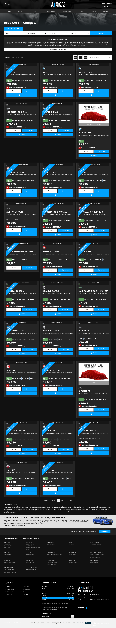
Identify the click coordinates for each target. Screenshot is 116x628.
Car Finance (10, 589)
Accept (88, 623)
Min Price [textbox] (52, 33)
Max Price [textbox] (74, 33)
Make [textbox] (7, 33)
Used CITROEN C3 (51, 544)
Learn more (80, 623)
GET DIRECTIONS (46, 614)
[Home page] (58, 4)
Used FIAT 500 (72, 544)
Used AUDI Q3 (7, 547)
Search (101, 33)
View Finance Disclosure (58, 50)
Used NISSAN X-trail (30, 562)
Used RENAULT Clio (51, 564)
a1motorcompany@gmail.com (100, 599)
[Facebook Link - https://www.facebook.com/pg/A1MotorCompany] (5, 4)
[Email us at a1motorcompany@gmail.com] (9, 4)
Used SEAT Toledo (73, 562)
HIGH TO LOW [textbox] (94, 57)
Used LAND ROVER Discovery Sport (55, 554)
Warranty (35, 11)
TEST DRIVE (30, 91)
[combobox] (15, 33)
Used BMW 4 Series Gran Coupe (33, 547)
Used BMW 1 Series (30, 544)
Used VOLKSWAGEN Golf (31, 569)
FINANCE (23, 95)
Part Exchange (66, 11)
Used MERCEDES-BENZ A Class (97, 554)
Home (9, 11)
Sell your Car (51, 11)
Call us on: (14, 526)
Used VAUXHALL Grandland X (10, 572)
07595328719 (107, 4)
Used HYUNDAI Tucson (95, 544)
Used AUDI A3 (7, 544)
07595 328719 (107, 6)
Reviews (82, 11)
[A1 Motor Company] (86, 591)
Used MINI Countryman (9, 562)
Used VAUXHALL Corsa (9, 570)
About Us (93, 11)
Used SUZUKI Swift (94, 562)
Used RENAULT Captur (52, 562)
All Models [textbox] (31, 33)
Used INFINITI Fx (7, 554)
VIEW (15, 91)
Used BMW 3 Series (30, 545)
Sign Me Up (104, 531)
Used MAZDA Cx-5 (73, 554)
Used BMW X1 (28, 549)
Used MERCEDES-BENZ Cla (96, 557)
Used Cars (20, 11)
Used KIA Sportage (30, 554)
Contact (106, 11)
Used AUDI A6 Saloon (9, 545)
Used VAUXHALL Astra (9, 569)
